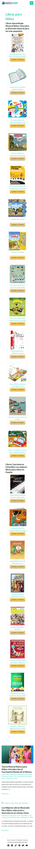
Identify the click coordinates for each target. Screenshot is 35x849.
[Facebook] (8, 845)
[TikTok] (16, 845)
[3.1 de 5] (15, 570)
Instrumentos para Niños (24, 774)
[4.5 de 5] (15, 63)
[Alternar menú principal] (31, 3)
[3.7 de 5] (15, 669)
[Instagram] (12, 845)
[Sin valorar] (15, 96)
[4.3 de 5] (15, 603)
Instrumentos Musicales (9, 774)
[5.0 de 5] (15, 702)
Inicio (8, 840)
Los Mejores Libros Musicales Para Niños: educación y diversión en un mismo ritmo (16, 810)
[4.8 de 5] (15, 294)
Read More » (5, 794)
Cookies (13, 840)
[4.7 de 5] (15, 129)
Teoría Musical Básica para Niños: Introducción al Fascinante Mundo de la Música (17, 769)
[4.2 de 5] (15, 195)
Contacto (25, 840)
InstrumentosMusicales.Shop (19, 842)
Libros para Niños (7, 776)
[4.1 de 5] (15, 162)
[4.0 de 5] (15, 735)
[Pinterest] (19, 845)
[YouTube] (27, 845)
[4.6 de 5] (15, 228)
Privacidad (19, 840)
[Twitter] (23, 845)
